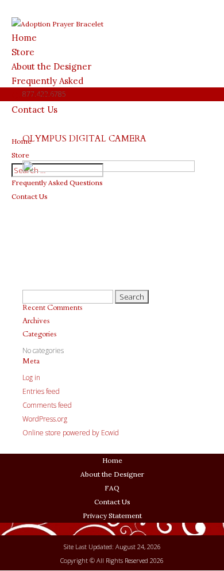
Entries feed (41, 391)
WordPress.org (44, 419)
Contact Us (112, 501)
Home (24, 37)
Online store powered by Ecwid (70, 433)
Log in (31, 377)
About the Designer (51, 66)
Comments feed (47, 405)
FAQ (112, 488)
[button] (132, 297)
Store (22, 52)
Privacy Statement (112, 515)
